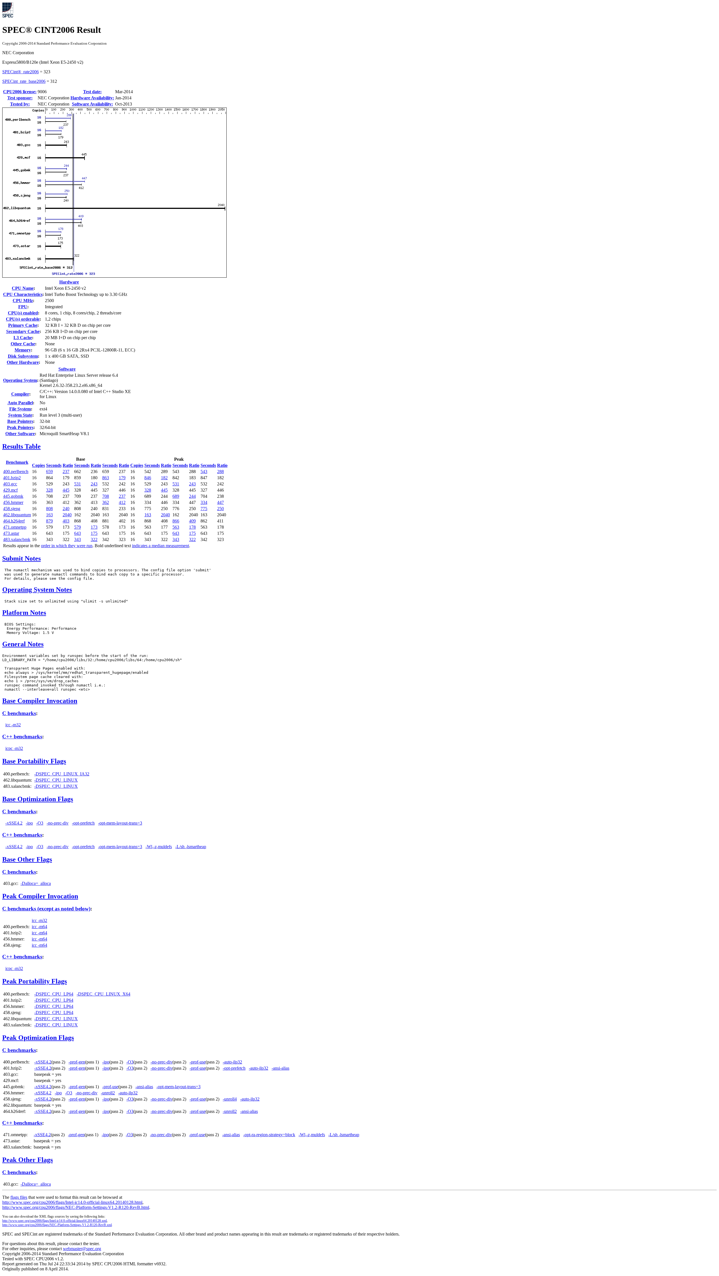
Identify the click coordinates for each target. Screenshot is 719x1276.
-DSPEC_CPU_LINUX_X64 (103, 994)
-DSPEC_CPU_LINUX (56, 780)
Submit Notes (21, 558)
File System (20, 409)
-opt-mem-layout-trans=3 (120, 823)
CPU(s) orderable (23, 319)
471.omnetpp (14, 527)
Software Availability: (92, 104)
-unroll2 (108, 1092)
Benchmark (17, 462)
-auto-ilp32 (232, 1062)
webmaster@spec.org (82, 1248)
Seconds (54, 465)
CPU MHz (23, 300)
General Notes (23, 644)
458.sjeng (11, 508)
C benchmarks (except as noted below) (46, 909)
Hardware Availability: (92, 97)
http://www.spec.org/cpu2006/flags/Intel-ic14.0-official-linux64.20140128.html (72, 1202)
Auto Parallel (20, 402)
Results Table (21, 446)
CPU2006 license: (20, 91)
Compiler (20, 394)
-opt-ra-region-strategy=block (269, 1134)
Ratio (68, 465)
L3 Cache (22, 337)
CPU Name (23, 288)
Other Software (20, 433)
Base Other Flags (27, 859)
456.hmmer (13, 502)
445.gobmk (13, 496)
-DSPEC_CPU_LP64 (53, 994)
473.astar (11, 533)
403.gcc (10, 483)
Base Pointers (20, 421)
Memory (23, 350)
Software (67, 369)
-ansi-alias (280, 1068)
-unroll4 (230, 1099)
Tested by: (20, 104)
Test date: (92, 91)
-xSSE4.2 (13, 823)
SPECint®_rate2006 (20, 71)
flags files (18, 1197)
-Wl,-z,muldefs (158, 846)
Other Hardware (23, 362)
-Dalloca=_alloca (36, 883)
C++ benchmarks (22, 736)
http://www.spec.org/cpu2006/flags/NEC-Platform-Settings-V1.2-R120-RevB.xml (57, 1225)
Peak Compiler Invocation (40, 896)
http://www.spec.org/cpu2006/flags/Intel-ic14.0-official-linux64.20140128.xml (54, 1221)
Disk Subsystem (23, 356)
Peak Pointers (20, 427)
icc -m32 (13, 724)
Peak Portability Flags (34, 981)
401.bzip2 (12, 477)
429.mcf (10, 490)
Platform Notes (24, 612)
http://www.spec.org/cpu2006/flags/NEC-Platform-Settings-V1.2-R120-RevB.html (75, 1207)
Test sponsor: (20, 97)
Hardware (69, 282)
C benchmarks (19, 713)
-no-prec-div (58, 823)
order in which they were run (66, 545)
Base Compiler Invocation (39, 700)
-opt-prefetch (83, 823)
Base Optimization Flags (37, 799)
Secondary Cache (23, 331)
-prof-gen (77, 1062)
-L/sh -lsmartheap (190, 846)
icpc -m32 (14, 748)
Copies (38, 465)
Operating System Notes (37, 589)
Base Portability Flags (34, 761)
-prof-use (198, 1062)
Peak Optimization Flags (38, 1037)
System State (20, 415)
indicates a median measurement (160, 545)
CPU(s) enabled (23, 313)
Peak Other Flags (27, 1159)
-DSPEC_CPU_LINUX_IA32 (61, 773)
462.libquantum (17, 514)
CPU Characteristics (22, 294)
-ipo (29, 823)
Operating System (20, 380)
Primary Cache (22, 325)
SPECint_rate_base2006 (23, 81)
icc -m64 (39, 926)
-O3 (39, 823)
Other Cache (23, 343)
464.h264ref (14, 521)
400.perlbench (15, 471)
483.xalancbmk (16, 539)
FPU (22, 306)
